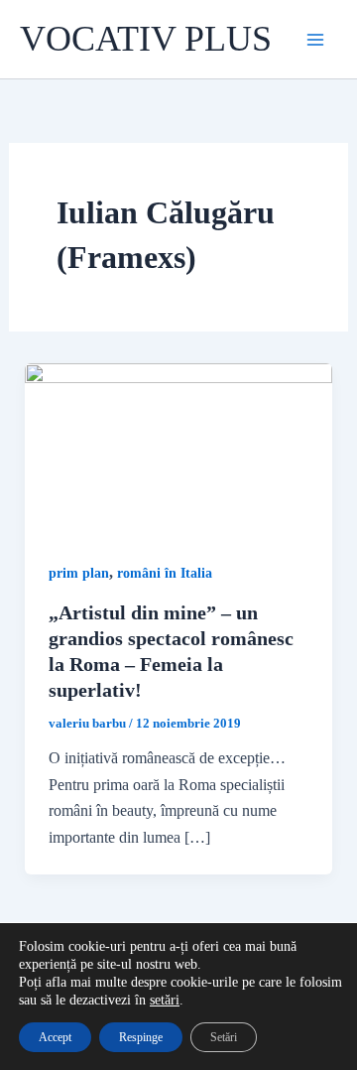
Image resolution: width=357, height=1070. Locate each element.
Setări (223, 1037)
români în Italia (164, 573)
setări (164, 1000)
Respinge (141, 1037)
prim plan (79, 573)
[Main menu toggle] (315, 40)
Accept (55, 1037)
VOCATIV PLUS (146, 39)
